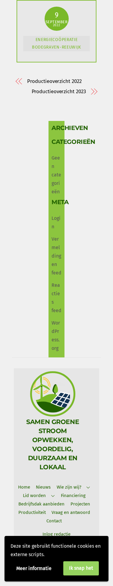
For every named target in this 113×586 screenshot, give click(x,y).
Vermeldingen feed (56, 256)
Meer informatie (34, 568)
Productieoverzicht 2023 (59, 91)
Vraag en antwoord (71, 512)
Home (24, 487)
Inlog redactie (56, 534)
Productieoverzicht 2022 (54, 81)
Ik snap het (81, 568)
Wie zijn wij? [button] (69, 487)
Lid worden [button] (34, 495)
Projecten (80, 504)
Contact (54, 521)
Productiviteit (32, 512)
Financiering (73, 495)
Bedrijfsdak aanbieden (41, 504)
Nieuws (43, 487)
